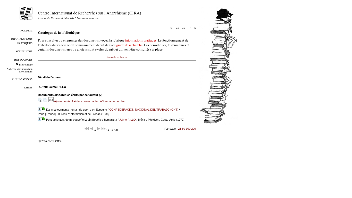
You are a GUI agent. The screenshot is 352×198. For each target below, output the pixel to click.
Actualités (23, 50)
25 (179, 128)
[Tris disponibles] (51, 101)
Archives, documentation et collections (19, 70)
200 (193, 128)
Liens (28, 87)
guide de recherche (129, 45)
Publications (22, 78)
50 (183, 128)
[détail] (39, 109)
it (195, 28)
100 (188, 128)
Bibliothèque (25, 64)
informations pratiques (140, 40)
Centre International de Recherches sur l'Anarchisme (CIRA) (89, 13)
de (171, 28)
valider (68, 141)
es (183, 28)
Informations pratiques (21, 40)
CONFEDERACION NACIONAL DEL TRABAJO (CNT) (143, 109)
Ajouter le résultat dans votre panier (76, 101)
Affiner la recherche (112, 101)
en (177, 28)
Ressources (23, 59)
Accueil (26, 30)
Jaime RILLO (127, 119)
